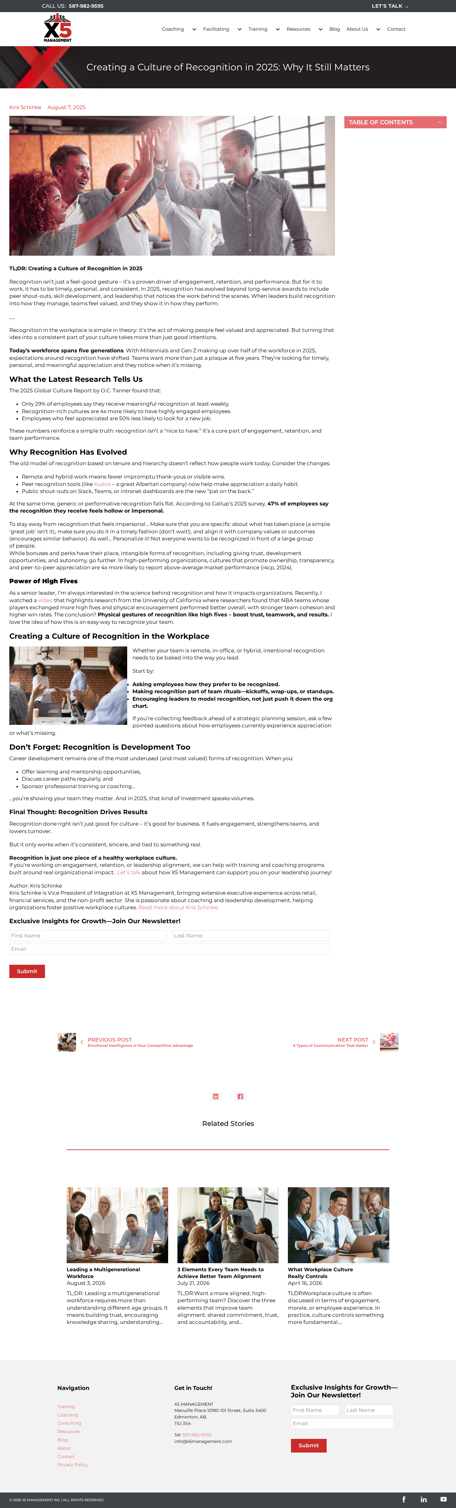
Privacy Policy (72, 1464)
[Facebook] (240, 1096)
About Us (357, 29)
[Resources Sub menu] (320, 29)
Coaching (173, 29)
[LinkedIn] (215, 1096)
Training (257, 29)
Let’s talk (129, 872)
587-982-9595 (86, 6)
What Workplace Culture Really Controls (320, 1273)
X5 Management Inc (41, 1500)
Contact (396, 29)
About (64, 1448)
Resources (298, 29)
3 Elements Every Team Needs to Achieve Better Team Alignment (220, 1273)
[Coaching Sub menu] (194, 29)
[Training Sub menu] (278, 29)
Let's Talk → (390, 6)
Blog (334, 29)
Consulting (69, 1423)
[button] (395, 122)
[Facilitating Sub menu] (239, 29)
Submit (27, 971)
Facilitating (216, 29)
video (45, 600)
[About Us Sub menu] (378, 29)
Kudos (102, 484)
